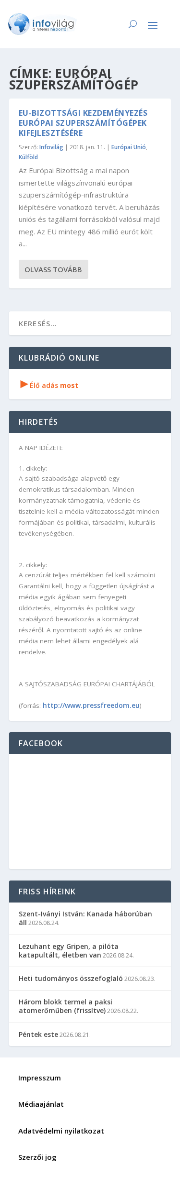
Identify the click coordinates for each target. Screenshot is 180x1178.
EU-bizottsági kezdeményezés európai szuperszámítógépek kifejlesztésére (83, 123)
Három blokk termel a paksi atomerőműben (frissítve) (65, 1006)
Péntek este (38, 1034)
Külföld (28, 157)
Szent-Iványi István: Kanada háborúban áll (85, 918)
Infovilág (51, 147)
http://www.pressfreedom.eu (91, 705)
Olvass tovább (53, 269)
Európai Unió (128, 147)
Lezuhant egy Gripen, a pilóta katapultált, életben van (69, 950)
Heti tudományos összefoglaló (71, 978)
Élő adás (49, 385)
